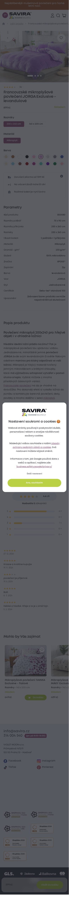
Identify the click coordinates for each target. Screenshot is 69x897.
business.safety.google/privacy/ (34, 467)
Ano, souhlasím (34, 483)
